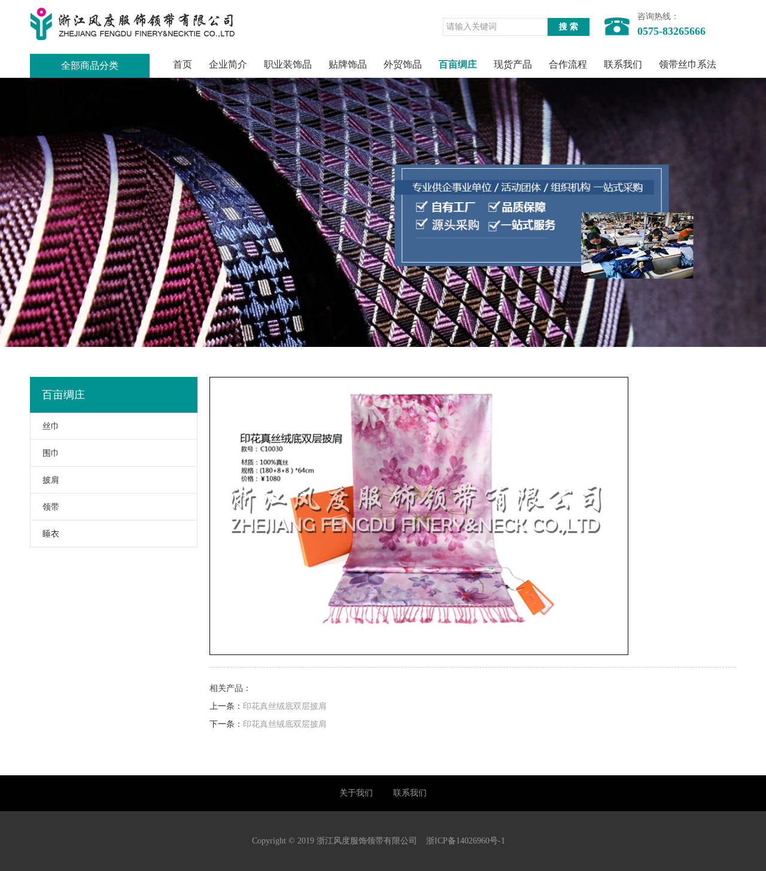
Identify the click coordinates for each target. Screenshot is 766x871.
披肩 (50, 480)
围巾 (50, 453)
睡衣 (50, 533)
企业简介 (228, 64)
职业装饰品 (288, 64)
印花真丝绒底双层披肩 (285, 706)
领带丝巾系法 (687, 64)
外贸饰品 (403, 64)
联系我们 (623, 64)
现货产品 (513, 64)
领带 (50, 506)
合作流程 (568, 64)
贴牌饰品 (348, 64)
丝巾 (50, 426)
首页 (182, 64)
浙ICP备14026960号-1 (465, 840)
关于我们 (356, 792)
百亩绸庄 (458, 64)
